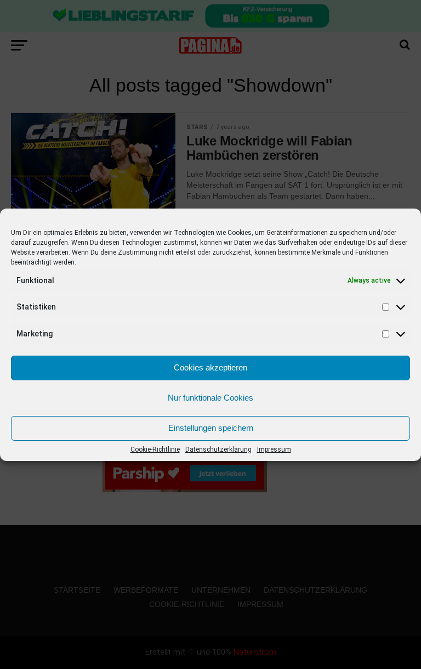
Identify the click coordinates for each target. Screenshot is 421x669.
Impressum (274, 449)
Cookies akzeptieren (210, 367)
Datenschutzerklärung (218, 449)
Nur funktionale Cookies (210, 397)
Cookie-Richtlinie (155, 449)
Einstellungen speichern (210, 427)
